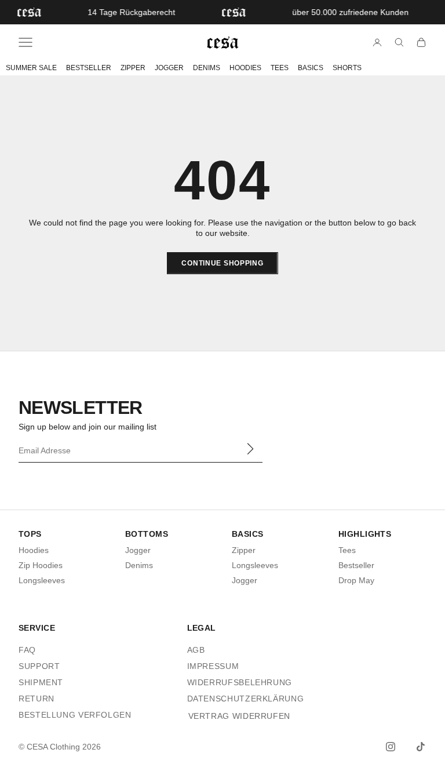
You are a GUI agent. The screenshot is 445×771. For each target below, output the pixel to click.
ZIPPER (133, 68)
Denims (139, 565)
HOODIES (245, 68)
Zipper (244, 550)
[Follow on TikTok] (420, 746)
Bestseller (356, 565)
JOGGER (169, 68)
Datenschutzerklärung (245, 698)
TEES (280, 68)
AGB (196, 649)
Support (39, 666)
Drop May (356, 580)
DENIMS (206, 68)
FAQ (27, 649)
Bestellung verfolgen (75, 714)
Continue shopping (222, 263)
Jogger (138, 550)
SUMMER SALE (31, 68)
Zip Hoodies (41, 565)
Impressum (213, 666)
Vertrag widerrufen (239, 716)
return (36, 698)
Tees (347, 550)
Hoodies (34, 550)
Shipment (41, 682)
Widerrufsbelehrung (239, 682)
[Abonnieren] (249, 449)
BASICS (310, 68)
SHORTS (347, 68)
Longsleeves (42, 580)
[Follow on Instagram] (390, 746)
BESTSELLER (88, 68)
